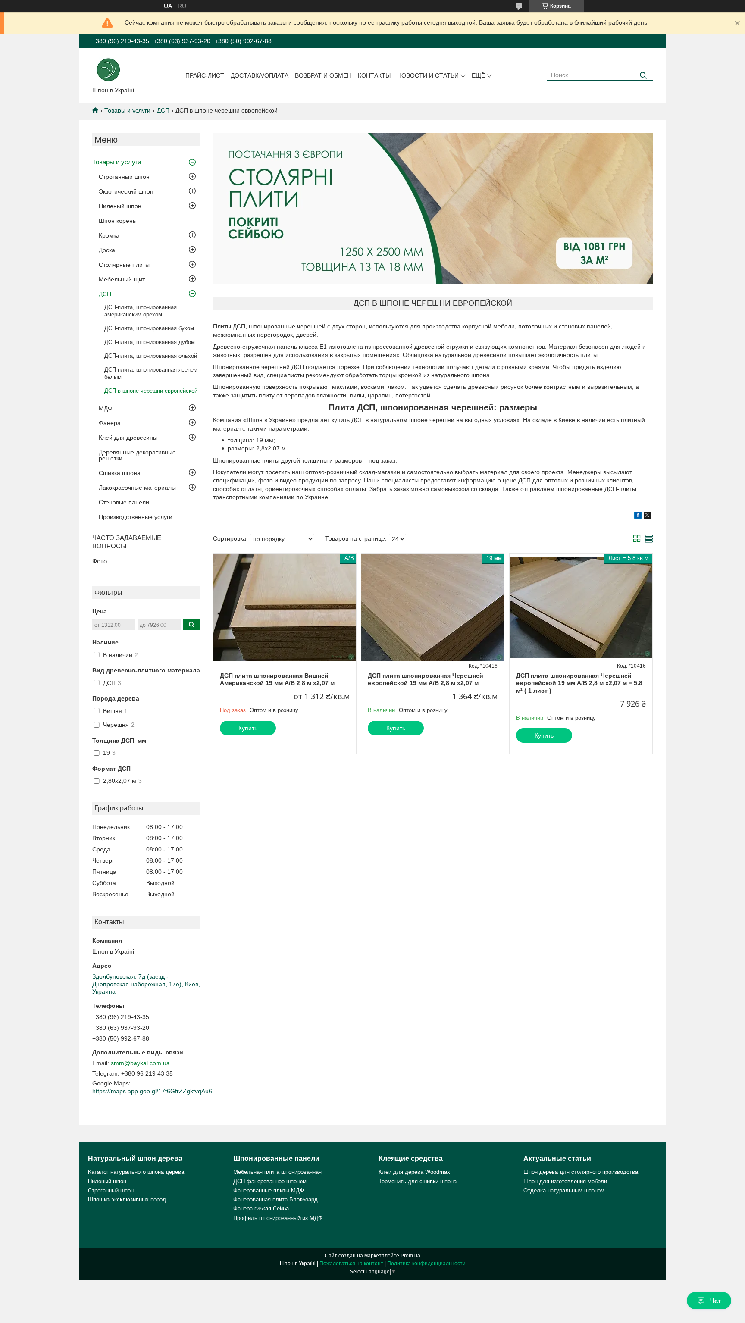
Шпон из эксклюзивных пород (127, 1199)
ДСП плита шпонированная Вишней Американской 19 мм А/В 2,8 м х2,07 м (277, 679)
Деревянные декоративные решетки (137, 455)
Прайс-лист (204, 75)
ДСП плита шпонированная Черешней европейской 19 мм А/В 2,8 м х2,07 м (425, 679)
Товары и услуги (127, 110)
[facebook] (638, 516)
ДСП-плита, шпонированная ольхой (150, 356)
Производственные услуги (135, 516)
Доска (107, 250)
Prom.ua (410, 1256)
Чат (715, 1300)
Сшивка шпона (120, 472)
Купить (247, 728)
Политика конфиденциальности (426, 1263)
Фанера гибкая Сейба (261, 1208)
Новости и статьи (428, 75)
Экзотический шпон (126, 191)
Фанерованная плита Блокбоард (275, 1199)
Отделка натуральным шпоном (563, 1190)
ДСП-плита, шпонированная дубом (149, 342)
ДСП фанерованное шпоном (270, 1181)
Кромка (109, 235)
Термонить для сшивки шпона (418, 1181)
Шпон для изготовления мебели (565, 1181)
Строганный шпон (124, 176)
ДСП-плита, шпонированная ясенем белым (150, 373)
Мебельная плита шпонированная (277, 1172)
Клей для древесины (128, 437)
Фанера (110, 422)
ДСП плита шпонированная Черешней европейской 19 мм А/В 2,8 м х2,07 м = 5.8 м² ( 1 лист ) (579, 683)
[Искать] (643, 75)
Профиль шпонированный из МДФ (277, 1218)
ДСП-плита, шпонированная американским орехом (140, 311)
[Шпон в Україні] (108, 69)
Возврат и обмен (323, 75)
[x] (647, 516)
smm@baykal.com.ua (140, 1063)
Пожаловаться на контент (351, 1263)
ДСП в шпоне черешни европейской (150, 391)
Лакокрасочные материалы (137, 487)
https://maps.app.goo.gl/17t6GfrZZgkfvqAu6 (152, 1091)
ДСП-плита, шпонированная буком (149, 328)
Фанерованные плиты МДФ (268, 1190)
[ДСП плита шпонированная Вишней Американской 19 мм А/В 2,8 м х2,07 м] (284, 607)
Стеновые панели (124, 502)
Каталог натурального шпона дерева (136, 1172)
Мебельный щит (122, 279)
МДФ (106, 408)
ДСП (163, 110)
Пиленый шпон (120, 206)
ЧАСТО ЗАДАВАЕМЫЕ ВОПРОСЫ (126, 542)
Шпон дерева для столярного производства (580, 1172)
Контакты (374, 75)
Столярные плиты (124, 264)
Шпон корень (117, 220)
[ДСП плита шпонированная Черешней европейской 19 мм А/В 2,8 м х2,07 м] (432, 607)
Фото (99, 561)
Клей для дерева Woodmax (414, 1172)
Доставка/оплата (259, 75)
